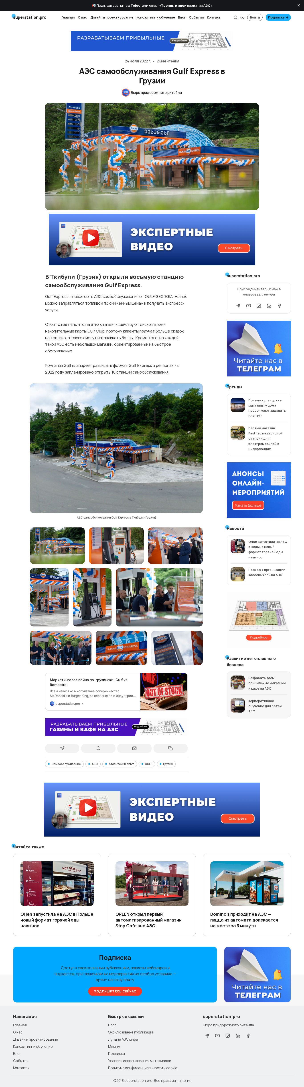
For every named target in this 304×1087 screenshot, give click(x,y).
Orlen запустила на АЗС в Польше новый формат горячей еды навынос (56, 920)
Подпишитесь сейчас (115, 991)
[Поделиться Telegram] (62, 748)
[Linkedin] (269, 306)
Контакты (215, 17)
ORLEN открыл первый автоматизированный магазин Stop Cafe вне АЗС (149, 920)
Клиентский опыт (121, 764)
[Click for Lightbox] (116, 448)
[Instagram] (259, 306)
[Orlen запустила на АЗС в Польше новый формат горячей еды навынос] (57, 883)
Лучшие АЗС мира (123, 1039)
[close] (298, 5)
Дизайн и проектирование (111, 17)
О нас (82, 17)
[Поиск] (235, 17)
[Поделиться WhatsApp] (98, 748)
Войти (255, 17)
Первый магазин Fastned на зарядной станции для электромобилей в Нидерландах (265, 438)
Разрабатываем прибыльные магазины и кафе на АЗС (267, 683)
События (196, 17)
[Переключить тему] (242, 17)
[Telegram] (238, 306)
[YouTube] (248, 306)
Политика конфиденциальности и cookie (142, 1067)
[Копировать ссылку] (171, 748)
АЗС (95, 764)
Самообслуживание (66, 764)
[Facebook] (279, 306)
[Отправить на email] (134, 748)
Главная (68, 17)
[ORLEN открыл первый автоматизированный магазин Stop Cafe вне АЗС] (152, 883)
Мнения (114, 1046)
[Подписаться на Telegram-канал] (257, 975)
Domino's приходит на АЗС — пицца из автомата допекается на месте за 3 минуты (244, 920)
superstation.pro (138, 1080)
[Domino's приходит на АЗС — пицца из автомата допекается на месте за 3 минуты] (247, 883)
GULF (148, 764)
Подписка (276, 17)
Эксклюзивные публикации (131, 1032)
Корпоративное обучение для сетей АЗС (265, 706)
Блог (182, 17)
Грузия (168, 764)
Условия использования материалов (139, 1060)
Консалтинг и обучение (155, 17)
